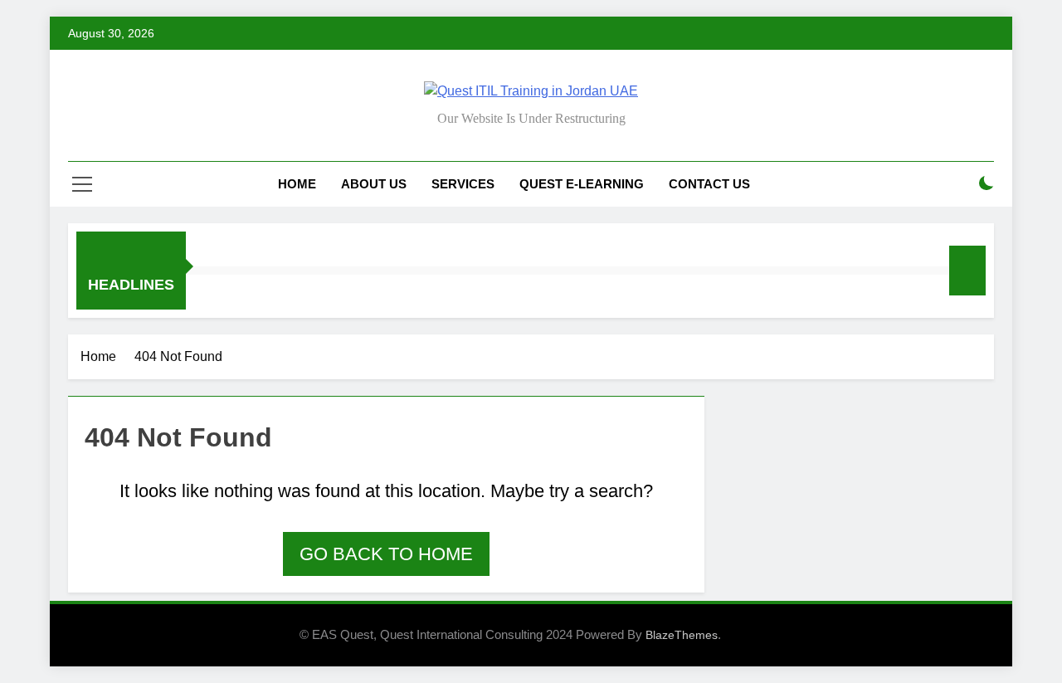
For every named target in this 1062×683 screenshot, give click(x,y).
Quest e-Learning (581, 184)
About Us (374, 184)
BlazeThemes (681, 635)
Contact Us (709, 184)
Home (297, 184)
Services (462, 184)
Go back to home (386, 554)
